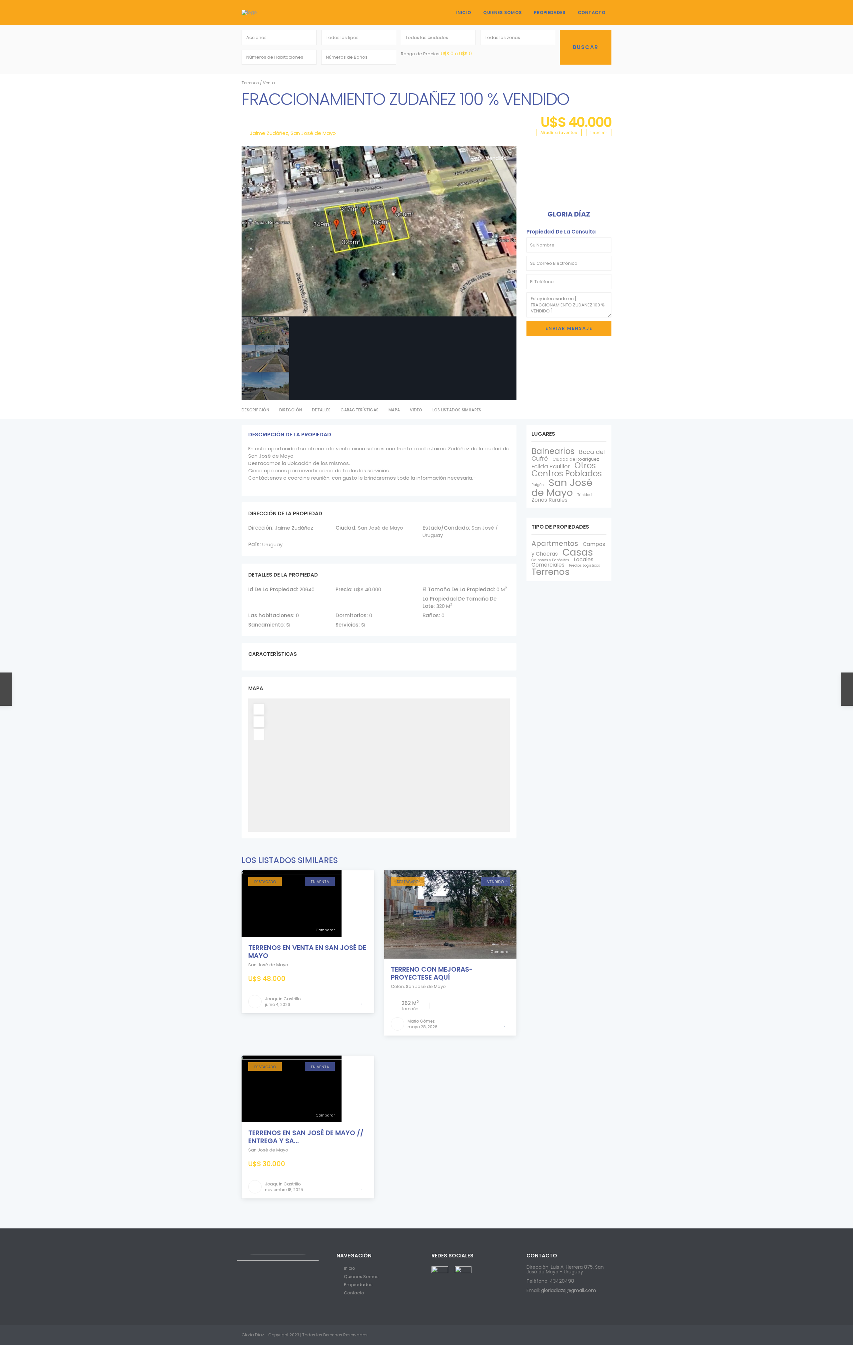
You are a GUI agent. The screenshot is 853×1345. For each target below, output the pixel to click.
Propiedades (549, 12)
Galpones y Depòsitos (550, 560)
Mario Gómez (421, 1021)
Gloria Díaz (568, 214)
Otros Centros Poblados (566, 469)
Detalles (321, 410)
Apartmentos (554, 543)
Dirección (290, 410)
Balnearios (552, 451)
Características (360, 410)
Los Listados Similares (456, 410)
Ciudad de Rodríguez (575, 459)
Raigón (537, 484)
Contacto (591, 12)
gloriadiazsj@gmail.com (568, 1290)
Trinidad (584, 494)
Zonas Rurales (549, 500)
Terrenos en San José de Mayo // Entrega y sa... (306, 1136)
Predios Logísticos (584, 565)
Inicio (463, 12)
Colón (397, 986)
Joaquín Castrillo (283, 999)
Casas (577, 552)
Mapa (394, 410)
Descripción (255, 410)
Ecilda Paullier (550, 466)
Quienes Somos (502, 12)
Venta (269, 83)
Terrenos (250, 83)
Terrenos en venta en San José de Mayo (307, 951)
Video (416, 410)
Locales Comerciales (562, 562)
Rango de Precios (420, 54)
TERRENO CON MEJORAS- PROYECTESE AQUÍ (432, 973)
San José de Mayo (313, 133)
